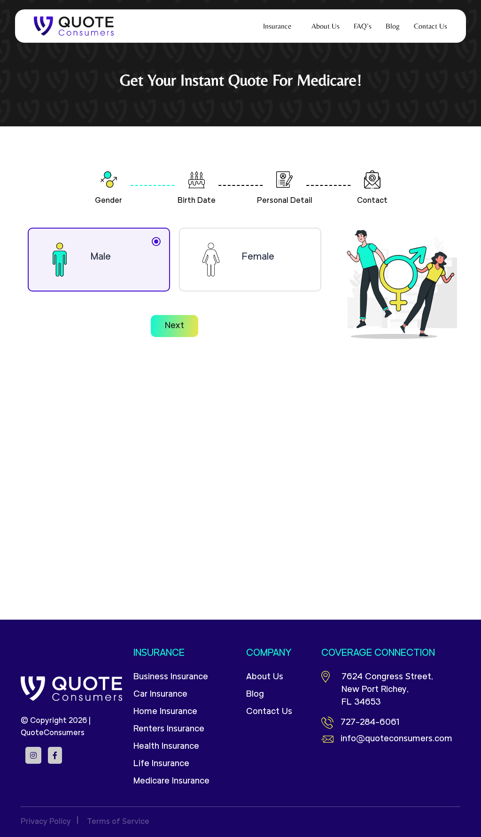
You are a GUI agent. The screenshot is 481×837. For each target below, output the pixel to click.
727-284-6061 (370, 722)
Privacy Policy (46, 822)
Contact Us (269, 711)
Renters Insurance (168, 729)
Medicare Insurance (171, 781)
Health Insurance (166, 746)
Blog (255, 694)
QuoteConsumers (53, 733)
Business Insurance (170, 677)
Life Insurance (161, 764)
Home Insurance (165, 711)
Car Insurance (160, 694)
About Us (264, 677)
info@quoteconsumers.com (396, 739)
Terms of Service (118, 822)
